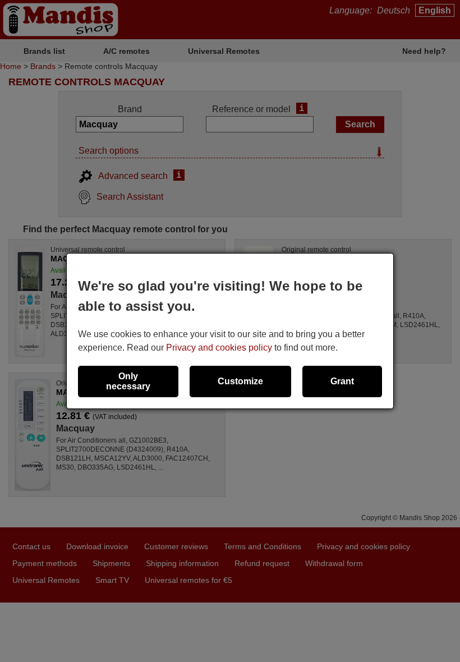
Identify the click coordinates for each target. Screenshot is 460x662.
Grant (342, 381)
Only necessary (128, 381)
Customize (240, 381)
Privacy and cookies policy (219, 347)
